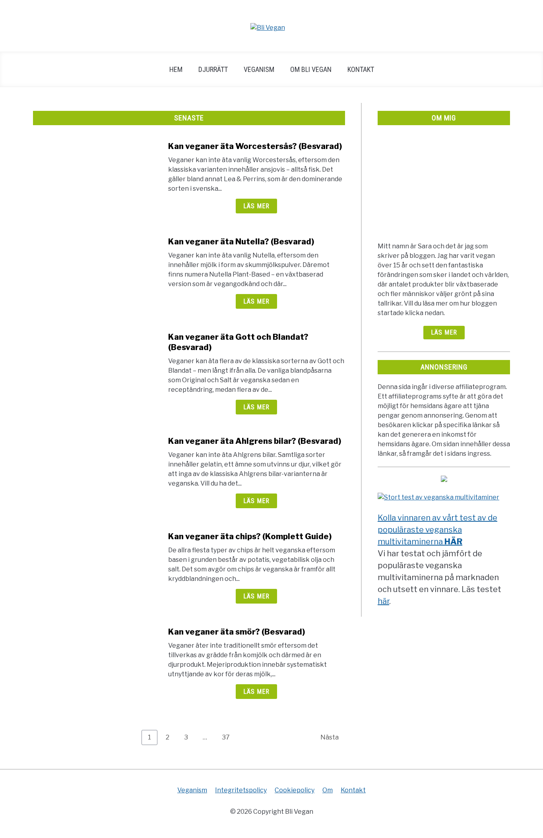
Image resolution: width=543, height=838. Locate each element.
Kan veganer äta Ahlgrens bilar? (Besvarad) (254, 441)
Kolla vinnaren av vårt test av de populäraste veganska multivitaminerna (437, 529)
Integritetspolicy (241, 790)
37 (228, 737)
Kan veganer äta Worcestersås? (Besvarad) (255, 146)
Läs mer (256, 206)
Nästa (329, 737)
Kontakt (360, 69)
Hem (175, 69)
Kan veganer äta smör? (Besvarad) (236, 632)
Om (327, 790)
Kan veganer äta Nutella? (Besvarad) (241, 241)
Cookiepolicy (294, 790)
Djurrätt (213, 69)
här (383, 601)
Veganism (259, 69)
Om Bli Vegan (311, 69)
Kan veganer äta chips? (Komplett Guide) (250, 536)
